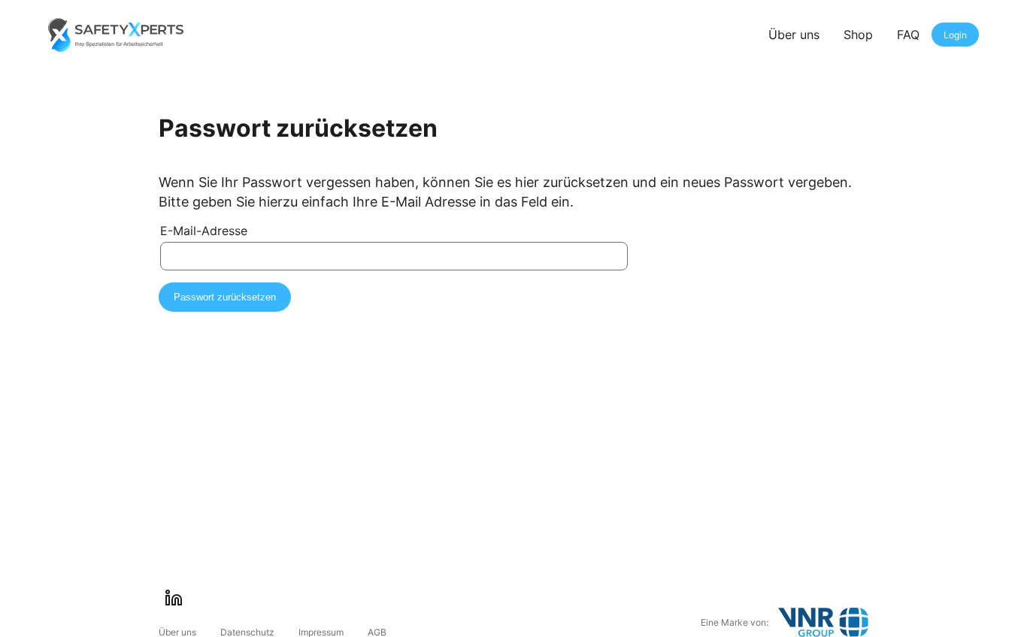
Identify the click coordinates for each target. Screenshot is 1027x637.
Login (955, 35)
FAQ (908, 34)
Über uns (793, 34)
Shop (858, 34)
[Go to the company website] (823, 622)
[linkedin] (174, 598)
